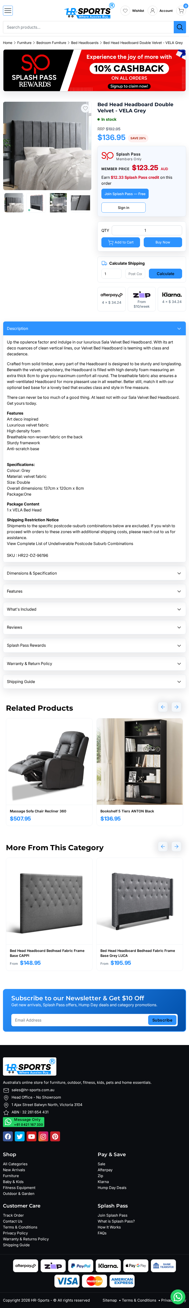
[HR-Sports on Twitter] (20, 1136)
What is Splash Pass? (116, 1221)
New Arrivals (14, 1169)
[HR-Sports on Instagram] (43, 1136)
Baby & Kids (13, 1181)
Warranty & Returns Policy (26, 1239)
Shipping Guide (16, 1245)
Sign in (123, 207)
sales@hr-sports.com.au (33, 1089)
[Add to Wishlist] (85, 108)
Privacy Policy (15, 1233)
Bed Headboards (84, 43)
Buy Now (163, 242)
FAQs (102, 1233)
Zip (100, 1175)
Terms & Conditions (20, 1227)
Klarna (103, 1181)
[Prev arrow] (163, 707)
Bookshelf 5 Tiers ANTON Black (127, 811)
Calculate (165, 273)
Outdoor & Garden (18, 1193)
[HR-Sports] (89, 10)
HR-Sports (40, 1300)
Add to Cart (124, 242)
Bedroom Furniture (51, 43)
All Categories (15, 1164)
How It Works (109, 1227)
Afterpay (105, 1169)
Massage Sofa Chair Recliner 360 (38, 811)
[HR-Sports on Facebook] (8, 1136)
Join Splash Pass (112, 1215)
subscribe (162, 1020)
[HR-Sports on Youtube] (31, 1136)
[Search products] (180, 27)
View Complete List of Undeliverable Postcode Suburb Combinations (70, 543)
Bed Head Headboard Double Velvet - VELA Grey (143, 43)
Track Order (13, 1215)
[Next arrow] (176, 707)
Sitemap (110, 1300)
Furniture (24, 43)
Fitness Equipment (19, 1187)
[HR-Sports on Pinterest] (55, 1136)
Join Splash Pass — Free (125, 194)
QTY (105, 230)
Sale (101, 1164)
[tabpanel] (49, 772)
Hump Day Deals (112, 1187)
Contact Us (12, 1221)
